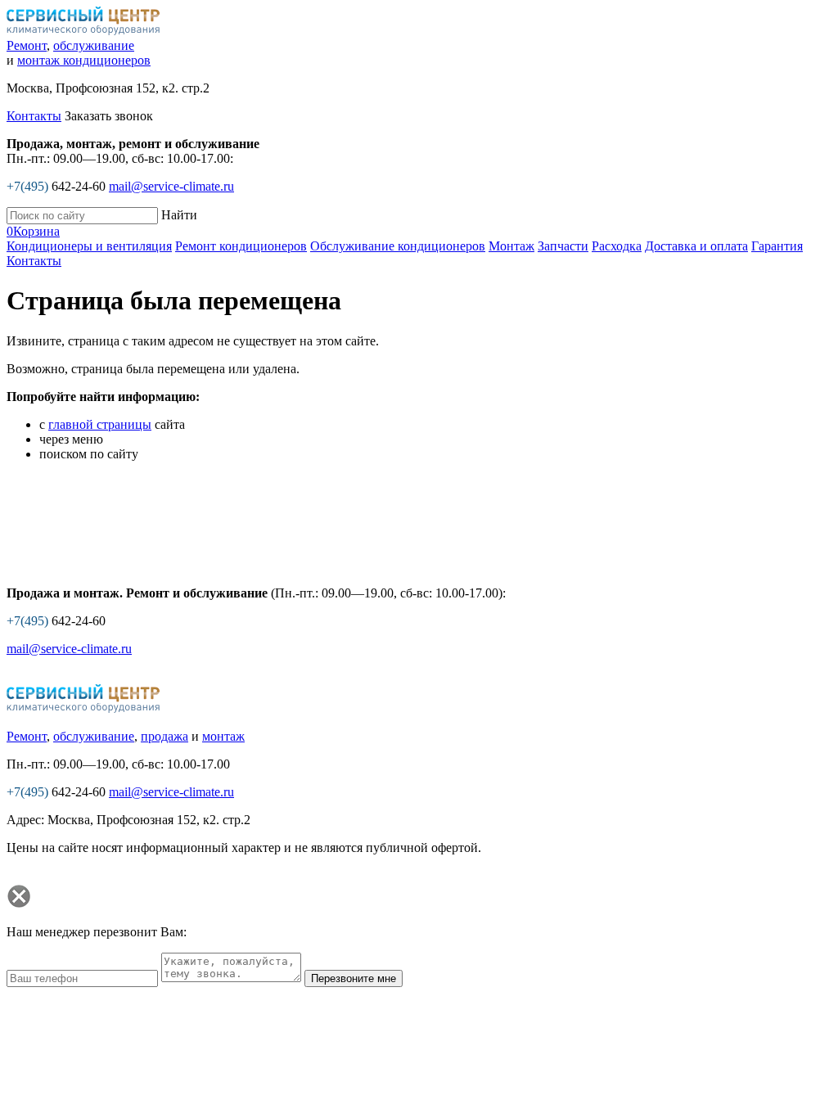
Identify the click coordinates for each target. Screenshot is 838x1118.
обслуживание (93, 45)
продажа (164, 736)
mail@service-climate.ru (171, 186)
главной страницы (99, 424)
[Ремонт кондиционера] (83, 31)
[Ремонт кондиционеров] (83, 708)
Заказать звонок (109, 116)
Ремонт (27, 45)
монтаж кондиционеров (84, 60)
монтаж (223, 736)
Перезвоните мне (353, 978)
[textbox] (82, 215)
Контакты (34, 116)
